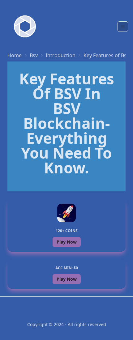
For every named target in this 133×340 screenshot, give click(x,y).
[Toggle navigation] (123, 26)
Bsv (34, 55)
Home (14, 55)
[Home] (25, 26)
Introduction (60, 55)
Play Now (67, 242)
